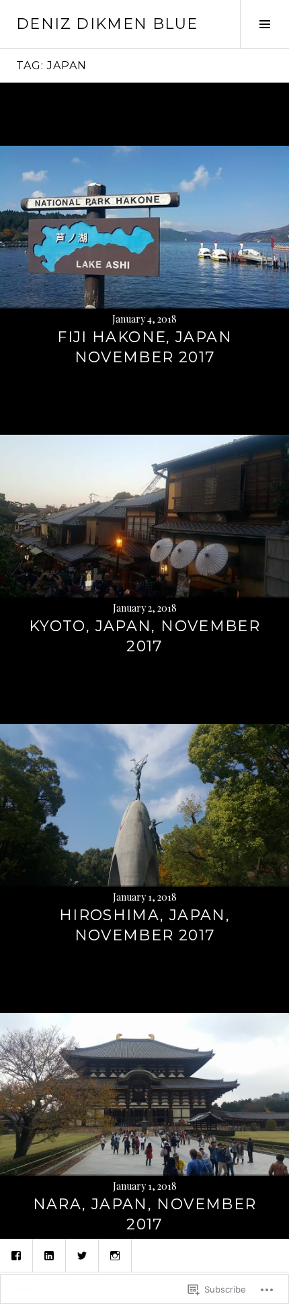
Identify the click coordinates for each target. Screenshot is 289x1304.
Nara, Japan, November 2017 (145, 1214)
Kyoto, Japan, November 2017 (144, 636)
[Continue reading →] (144, 227)
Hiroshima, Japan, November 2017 (144, 925)
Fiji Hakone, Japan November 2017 (144, 347)
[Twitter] (82, 1255)
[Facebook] (16, 1255)
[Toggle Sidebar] (264, 24)
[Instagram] (115, 1255)
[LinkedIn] (49, 1255)
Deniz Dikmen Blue (107, 24)
